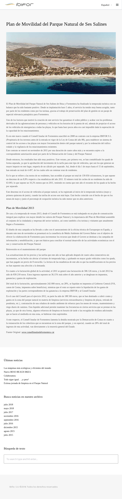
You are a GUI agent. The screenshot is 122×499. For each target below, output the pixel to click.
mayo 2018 (9, 408)
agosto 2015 (9, 431)
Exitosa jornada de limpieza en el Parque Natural (26, 383)
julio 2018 (8, 404)
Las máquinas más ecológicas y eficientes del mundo (27, 368)
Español (105, 5)
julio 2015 (8, 435)
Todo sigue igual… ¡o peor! (16, 379)
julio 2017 (8, 412)
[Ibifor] (19, 4)
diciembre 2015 (11, 427)
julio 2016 (8, 423)
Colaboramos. (10, 376)
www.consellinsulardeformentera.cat (38, 332)
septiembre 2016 (11, 420)
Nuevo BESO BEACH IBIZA (17, 372)
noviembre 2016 (11, 416)
